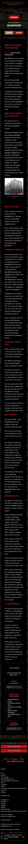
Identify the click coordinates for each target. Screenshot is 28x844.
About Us (3, 775)
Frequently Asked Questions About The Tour (13, 788)
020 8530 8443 (14, 25)
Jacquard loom (9, 489)
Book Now (14, 17)
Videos (3, 782)
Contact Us (4, 790)
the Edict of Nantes (11, 152)
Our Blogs (4, 784)
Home (2, 773)
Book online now (14, 746)
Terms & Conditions (7, 814)
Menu (9, 33)
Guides (3, 786)
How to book (4, 777)
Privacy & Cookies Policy (8, 816)
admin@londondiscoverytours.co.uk (15, 811)
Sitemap (3, 792)
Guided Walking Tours (7, 779)
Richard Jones (9, 54)
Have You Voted (14, 668)
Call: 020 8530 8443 (14, 750)
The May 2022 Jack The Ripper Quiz (14, 673)
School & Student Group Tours (10, 781)
